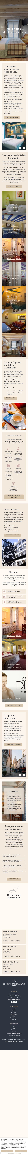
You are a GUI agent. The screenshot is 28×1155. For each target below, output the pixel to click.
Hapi (6, 1041)
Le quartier (13, 1012)
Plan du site (14, 1031)
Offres (13, 1016)
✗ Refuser (20, 1151)
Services (14, 1010)
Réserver (14, 1019)
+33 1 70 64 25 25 (8, 529)
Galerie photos (13, 1014)
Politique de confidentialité (14, 1035)
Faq (14, 1028)
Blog (14, 1026)
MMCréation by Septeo (18, 1041)
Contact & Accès (13, 1017)
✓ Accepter (7, 1151)
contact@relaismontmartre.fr (11, 531)
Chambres (14, 1009)
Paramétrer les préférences (14, 1153)
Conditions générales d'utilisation (14, 1033)
